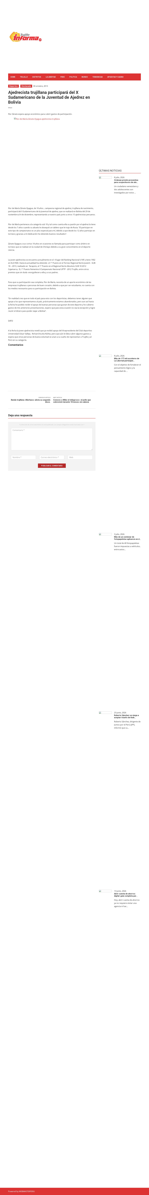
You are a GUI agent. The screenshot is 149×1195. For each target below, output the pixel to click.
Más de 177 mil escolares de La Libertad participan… (126, 359)
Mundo (85, 77)
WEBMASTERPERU (27, 1191)
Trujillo (24, 77)
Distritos (36, 77)
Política (73, 77)
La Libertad (51, 77)
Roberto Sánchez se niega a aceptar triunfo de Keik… (126, 716)
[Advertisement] (94, 20)
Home (12, 77)
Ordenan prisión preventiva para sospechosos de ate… (126, 181)
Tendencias (97, 77)
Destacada (26, 86)
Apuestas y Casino (115, 77)
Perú (62, 77)
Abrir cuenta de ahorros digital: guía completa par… (125, 895)
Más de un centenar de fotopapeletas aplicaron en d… (127, 538)
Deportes (13, 86)
